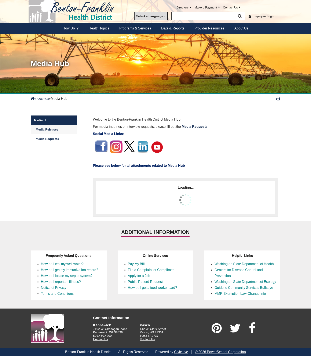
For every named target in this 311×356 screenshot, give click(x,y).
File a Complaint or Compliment (151, 270)
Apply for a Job (139, 276)
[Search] (240, 16)
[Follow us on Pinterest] (216, 328)
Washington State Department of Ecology (245, 282)
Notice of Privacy (53, 287)
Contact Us (230, 7)
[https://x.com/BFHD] (129, 152)
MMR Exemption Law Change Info (240, 293)
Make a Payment (205, 7)
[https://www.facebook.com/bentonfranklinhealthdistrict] (101, 152)
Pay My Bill (136, 264)
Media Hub (42, 120)
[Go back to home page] (73, 11)
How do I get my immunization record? (69, 270)
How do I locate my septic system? (66, 276)
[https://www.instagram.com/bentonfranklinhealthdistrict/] (116, 152)
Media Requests (47, 138)
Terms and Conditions (57, 293)
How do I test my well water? (62, 264)
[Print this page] (278, 98)
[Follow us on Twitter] (235, 328)
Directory (182, 7)
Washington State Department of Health (244, 264)
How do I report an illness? (61, 282)
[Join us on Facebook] (252, 328)
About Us (43, 98)
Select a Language (149, 16)
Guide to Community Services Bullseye (244, 287)
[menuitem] (71, 28)
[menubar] (155, 28)
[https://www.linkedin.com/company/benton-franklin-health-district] (142, 152)
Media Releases (47, 129)
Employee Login (263, 16)
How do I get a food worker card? (152, 287)
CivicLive (181, 352)
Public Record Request (145, 282)
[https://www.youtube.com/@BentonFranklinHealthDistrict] (157, 152)
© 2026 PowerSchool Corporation (220, 352)
